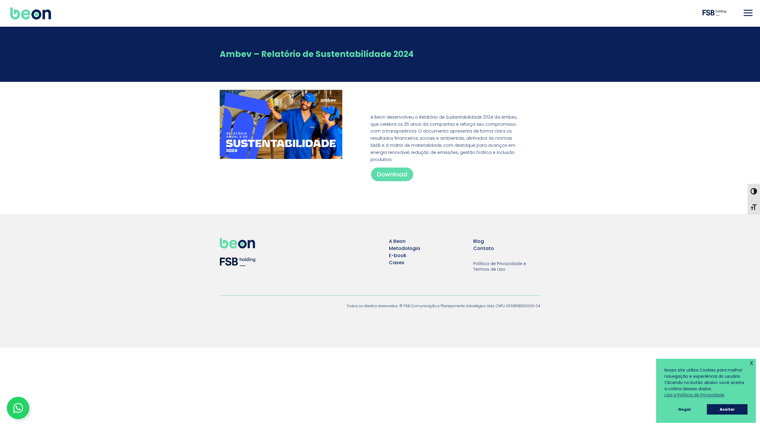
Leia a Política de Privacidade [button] (694, 395)
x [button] (751, 362)
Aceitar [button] (727, 409)
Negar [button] (684, 409)
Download (392, 174)
